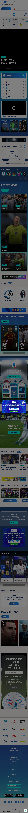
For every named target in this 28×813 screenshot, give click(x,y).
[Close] (23, 402)
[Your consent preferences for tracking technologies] (25, 810)
